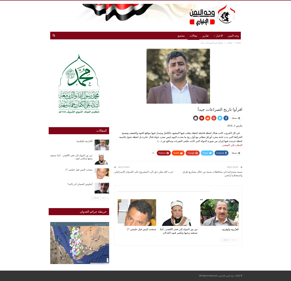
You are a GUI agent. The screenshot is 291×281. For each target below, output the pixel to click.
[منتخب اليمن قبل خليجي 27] (137, 212)
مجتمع (181, 35)
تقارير (205, 35)
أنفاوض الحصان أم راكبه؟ (80, 184)
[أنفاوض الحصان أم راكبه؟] (102, 188)
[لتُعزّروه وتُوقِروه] (219, 212)
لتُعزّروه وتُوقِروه (84, 141)
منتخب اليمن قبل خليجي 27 (78, 169)
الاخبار (219, 35)
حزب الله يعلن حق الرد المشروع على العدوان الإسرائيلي (143, 171)
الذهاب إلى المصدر (232, 145)
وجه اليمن (233, 35)
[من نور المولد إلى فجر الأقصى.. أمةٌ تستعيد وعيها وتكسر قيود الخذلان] (178, 212)
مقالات (193, 35)
